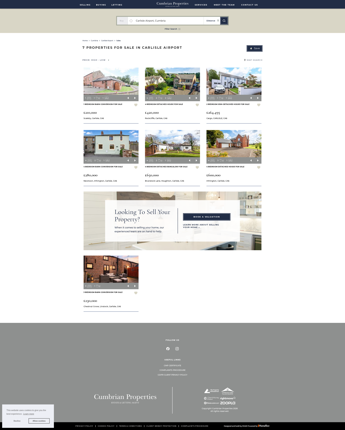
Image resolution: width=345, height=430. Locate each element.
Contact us (249, 5)
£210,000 (90, 112)
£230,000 (90, 300)
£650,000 (152, 175)
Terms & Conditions (130, 426)
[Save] (135, 105)
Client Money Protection (161, 426)
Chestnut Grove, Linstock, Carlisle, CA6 (102, 306)
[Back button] (128, 98)
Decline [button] (17, 421)
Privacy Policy (84, 426)
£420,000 (152, 112)
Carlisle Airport (107, 41)
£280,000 (90, 175)
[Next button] (135, 98)
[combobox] (169, 21)
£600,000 (213, 175)
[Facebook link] (168, 348)
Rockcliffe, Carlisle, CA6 (156, 118)
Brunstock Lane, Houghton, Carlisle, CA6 (164, 181)
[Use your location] (131, 21)
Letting (117, 5)
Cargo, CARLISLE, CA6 (216, 118)
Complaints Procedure (172, 370)
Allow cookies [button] (39, 421)
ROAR (244, 426)
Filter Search (171, 29)
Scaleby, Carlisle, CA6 (94, 118)
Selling (85, 5)
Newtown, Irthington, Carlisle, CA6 (100, 181)
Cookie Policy (106, 426)
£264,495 (213, 112)
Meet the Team (224, 5)
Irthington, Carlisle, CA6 (217, 181)
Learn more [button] (28, 414)
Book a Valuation (207, 217)
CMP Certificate (172, 365)
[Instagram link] (177, 348)
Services (201, 5)
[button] (255, 48)
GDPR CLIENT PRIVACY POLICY (172, 375)
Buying (101, 5)
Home (85, 41)
